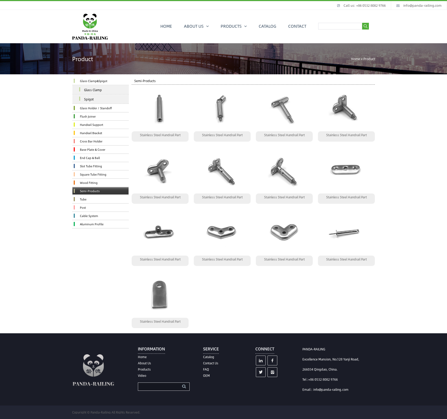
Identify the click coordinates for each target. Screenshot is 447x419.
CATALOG (267, 26)
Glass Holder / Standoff (96, 108)
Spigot (89, 99)
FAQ (206, 369)
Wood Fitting (89, 182)
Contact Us (210, 363)
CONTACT (297, 26)
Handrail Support (91, 124)
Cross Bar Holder (91, 141)
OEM (206, 375)
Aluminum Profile (91, 224)
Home (355, 58)
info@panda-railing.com (422, 5)
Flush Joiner (88, 116)
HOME (166, 26)
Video (142, 375)
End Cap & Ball (90, 158)
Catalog (208, 357)
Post (83, 207)
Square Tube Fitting (93, 174)
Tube (83, 199)
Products (144, 369)
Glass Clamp (93, 90)
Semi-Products (90, 191)
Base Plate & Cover (92, 149)
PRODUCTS (231, 26)
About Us (144, 363)
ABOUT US (194, 26)
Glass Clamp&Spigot (93, 81)
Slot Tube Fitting (91, 166)
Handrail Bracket (91, 133)
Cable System (89, 216)
